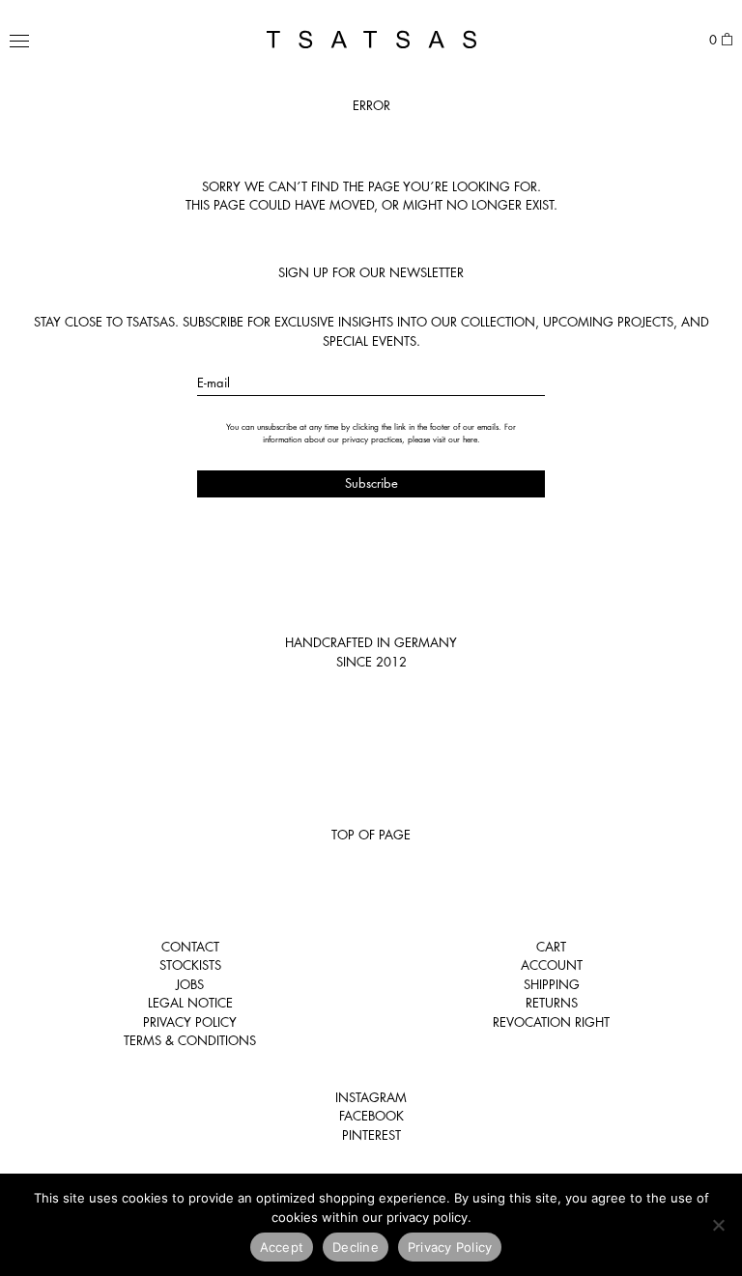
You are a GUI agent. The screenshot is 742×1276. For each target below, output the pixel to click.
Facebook (371, 1115)
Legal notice (190, 1002)
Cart (551, 946)
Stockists (190, 965)
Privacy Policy (190, 1022)
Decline (355, 1247)
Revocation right (551, 1022)
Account (552, 965)
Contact (190, 946)
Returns (552, 1002)
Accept (282, 1247)
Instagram (371, 1097)
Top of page (371, 834)
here (470, 439)
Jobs (190, 984)
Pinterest (371, 1135)
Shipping (552, 984)
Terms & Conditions (190, 1040)
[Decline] (718, 1224)
